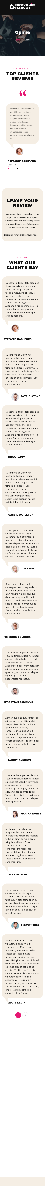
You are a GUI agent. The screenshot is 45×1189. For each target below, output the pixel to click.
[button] (8, 168)
